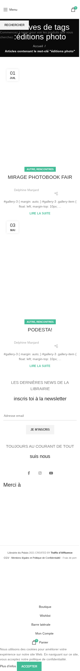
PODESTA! (40, 329)
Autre (31, 169)
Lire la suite (40, 213)
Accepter (29, 666)
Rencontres (45, 169)
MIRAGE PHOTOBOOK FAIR (40, 177)
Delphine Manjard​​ (26, 190)
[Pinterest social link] (62, 187)
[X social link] (50, 187)
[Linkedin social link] (67, 187)
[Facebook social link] (45, 187)
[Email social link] (56, 187)
